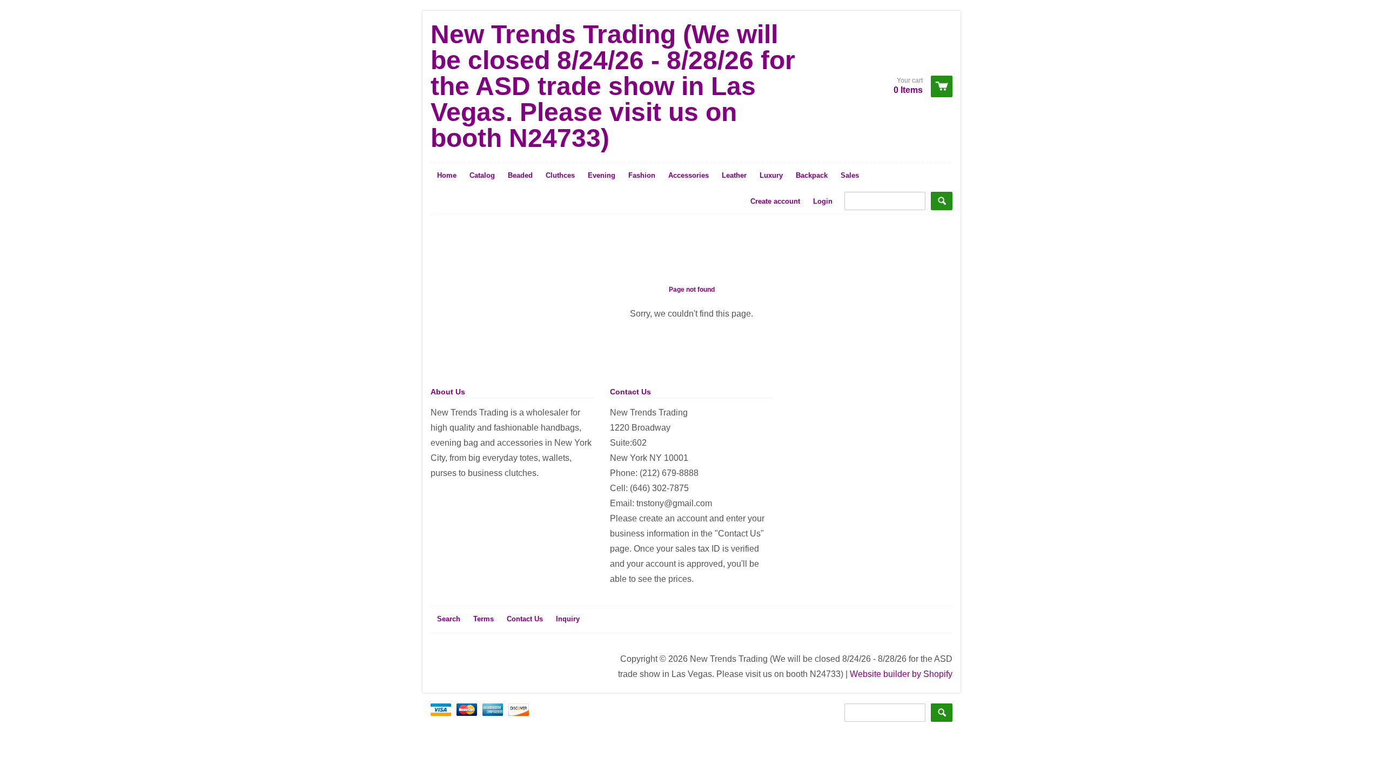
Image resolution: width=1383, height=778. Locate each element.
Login (823, 201)
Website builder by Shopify (901, 674)
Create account (775, 201)
